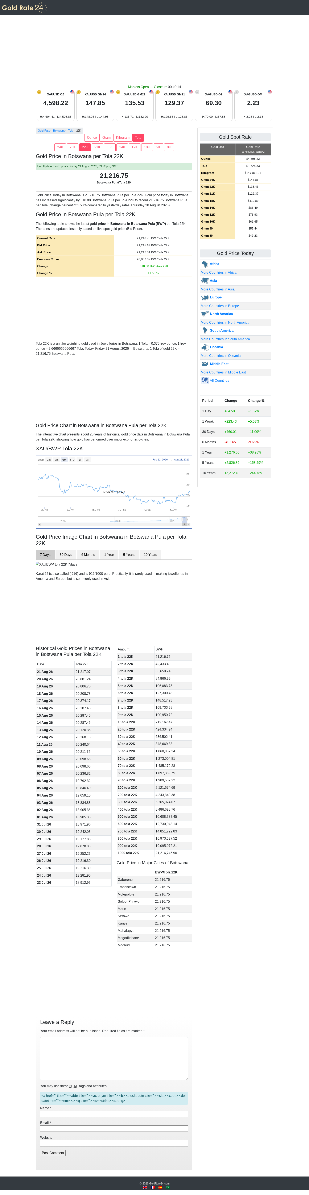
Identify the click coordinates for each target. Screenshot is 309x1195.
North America (221, 314)
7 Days (45, 555)
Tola (138, 137)
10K (147, 147)
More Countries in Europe (220, 306)
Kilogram (122, 137)
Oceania (216, 347)
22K (85, 147)
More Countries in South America (225, 339)
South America (221, 330)
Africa (214, 264)
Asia (213, 280)
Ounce (92, 137)
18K (110, 147)
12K (135, 147)
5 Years (129, 555)
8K (169, 147)
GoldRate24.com (159, 1183)
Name (45, 1108)
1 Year (109, 555)
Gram (106, 137)
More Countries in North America (225, 322)
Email (45, 1123)
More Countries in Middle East (223, 372)
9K (158, 147)
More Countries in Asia (218, 289)
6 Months (88, 555)
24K (60, 147)
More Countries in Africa (218, 272)
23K (73, 147)
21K (97, 147)
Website (46, 1137)
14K (122, 147)
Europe (215, 297)
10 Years (150, 555)
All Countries (219, 380)
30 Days (66, 555)
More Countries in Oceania (221, 355)
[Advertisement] (154, 53)
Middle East (218, 364)
